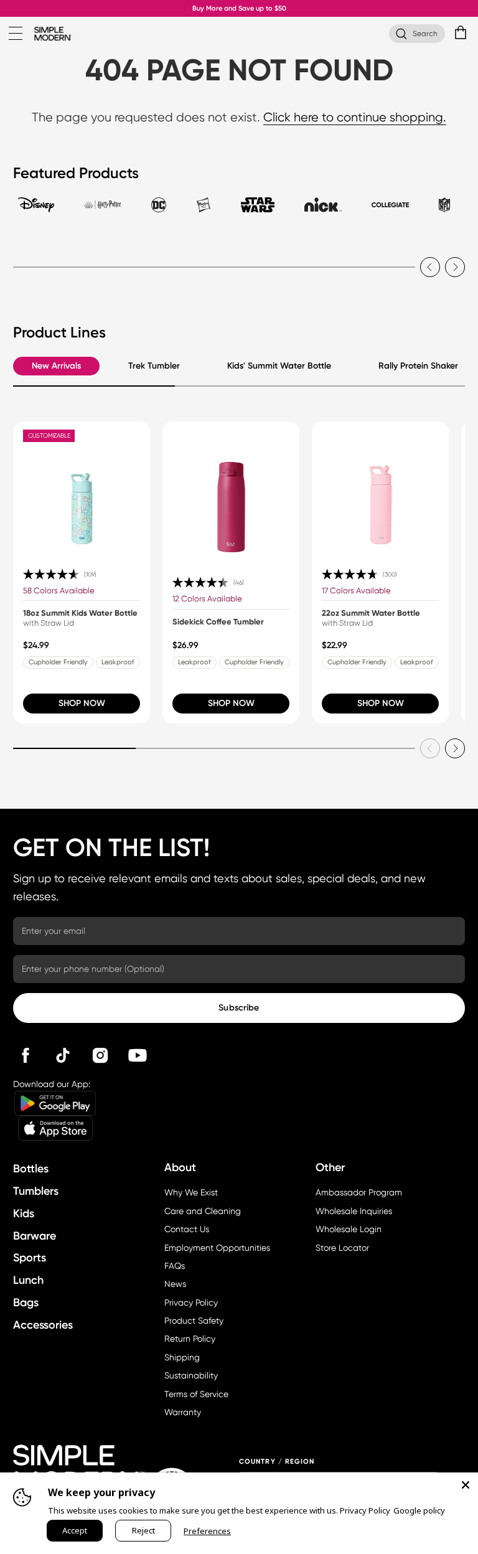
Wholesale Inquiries (354, 1211)
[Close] (465, 1485)
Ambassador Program (359, 1192)
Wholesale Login (349, 1229)
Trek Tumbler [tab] (154, 365)
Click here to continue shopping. (354, 117)
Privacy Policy (191, 1302)
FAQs (174, 1266)
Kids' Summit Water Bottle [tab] (279, 365)
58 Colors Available (59, 590)
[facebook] (25, 1055)
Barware (34, 1236)
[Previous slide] (430, 267)
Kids (23, 1213)
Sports (29, 1257)
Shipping (182, 1357)
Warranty (182, 1412)
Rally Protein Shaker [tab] (418, 365)
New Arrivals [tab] (56, 365)
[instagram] (100, 1055)
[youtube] (137, 1055)
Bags (26, 1302)
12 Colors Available (207, 598)
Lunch (28, 1280)
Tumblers (36, 1191)
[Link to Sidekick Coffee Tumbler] (230, 489)
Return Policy (189, 1339)
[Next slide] (455, 267)
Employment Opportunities (217, 1248)
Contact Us (186, 1229)
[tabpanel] (238, 259)
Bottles (31, 1168)
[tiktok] (62, 1055)
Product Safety (193, 1321)
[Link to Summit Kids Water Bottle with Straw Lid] (81, 489)
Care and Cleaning (202, 1211)
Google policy (419, 1510)
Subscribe (238, 1007)
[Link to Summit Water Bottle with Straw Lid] (380, 489)
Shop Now (82, 703)
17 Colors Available (356, 590)
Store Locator (342, 1248)
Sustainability (191, 1375)
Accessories (43, 1325)
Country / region (277, 1461)
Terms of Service (196, 1394)
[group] (81, 572)
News (175, 1284)
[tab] (36, 210)
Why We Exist (191, 1192)
